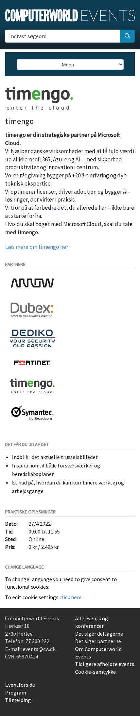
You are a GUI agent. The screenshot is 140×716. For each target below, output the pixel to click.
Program (15, 692)
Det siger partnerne (98, 641)
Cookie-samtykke (95, 671)
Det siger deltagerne (99, 633)
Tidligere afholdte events (104, 664)
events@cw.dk (39, 649)
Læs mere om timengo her (36, 247)
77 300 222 (37, 641)
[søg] (127, 36)
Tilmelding (18, 700)
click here (70, 597)
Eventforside (20, 684)
